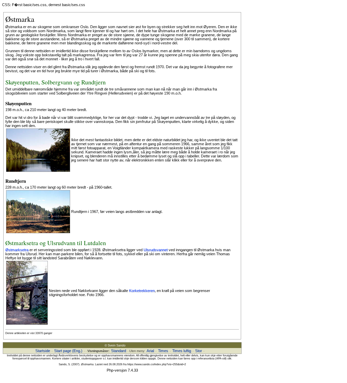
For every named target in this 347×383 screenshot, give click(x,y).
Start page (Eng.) (68, 351)
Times (163, 351)
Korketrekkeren (142, 291)
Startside (42, 351)
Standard (118, 351)
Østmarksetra (16, 250)
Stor (198, 351)
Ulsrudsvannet (156, 250)
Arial (150, 351)
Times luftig (181, 351)
